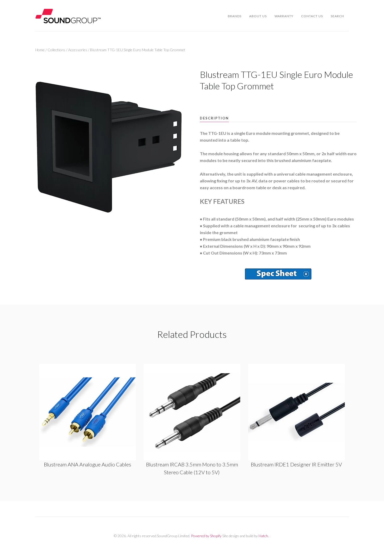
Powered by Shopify (206, 536)
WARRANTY (284, 16)
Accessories (77, 50)
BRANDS (234, 16)
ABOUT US (258, 16)
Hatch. (264, 536)
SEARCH (337, 16)
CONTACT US (312, 16)
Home (40, 50)
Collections (56, 50)
